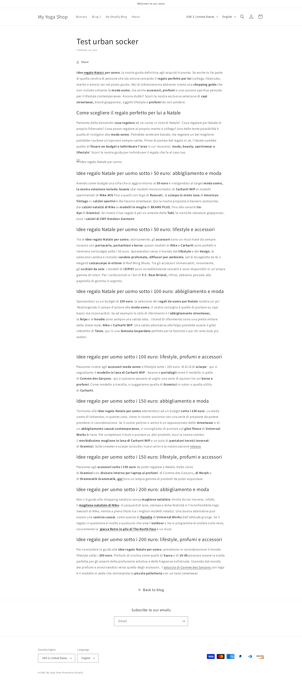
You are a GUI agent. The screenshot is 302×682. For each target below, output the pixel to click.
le (94, 72)
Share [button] (85, 62)
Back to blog (153, 589)
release (195, 446)
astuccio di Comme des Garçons (188, 567)
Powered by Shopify (72, 672)
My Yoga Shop (53, 672)
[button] (242, 16)
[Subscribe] (183, 621)
